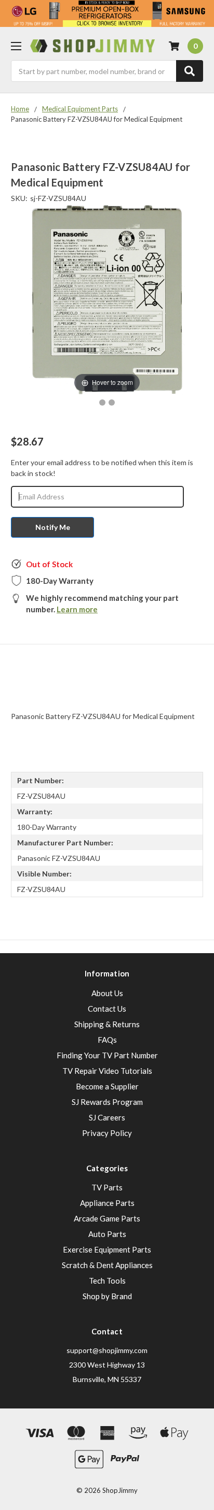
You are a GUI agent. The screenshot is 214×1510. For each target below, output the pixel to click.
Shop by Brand (107, 1296)
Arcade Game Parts (107, 1218)
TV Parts (107, 1187)
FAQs (107, 1039)
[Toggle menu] (16, 46)
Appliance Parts (107, 1202)
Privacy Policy (107, 1133)
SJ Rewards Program (107, 1101)
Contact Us (107, 1008)
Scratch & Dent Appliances (107, 1265)
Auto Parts (107, 1234)
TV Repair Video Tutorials (107, 1070)
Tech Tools (107, 1280)
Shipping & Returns (107, 1024)
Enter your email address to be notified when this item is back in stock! (102, 468)
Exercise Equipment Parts (107, 1249)
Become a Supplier (107, 1086)
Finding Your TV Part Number (107, 1055)
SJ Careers (107, 1117)
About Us (107, 993)
